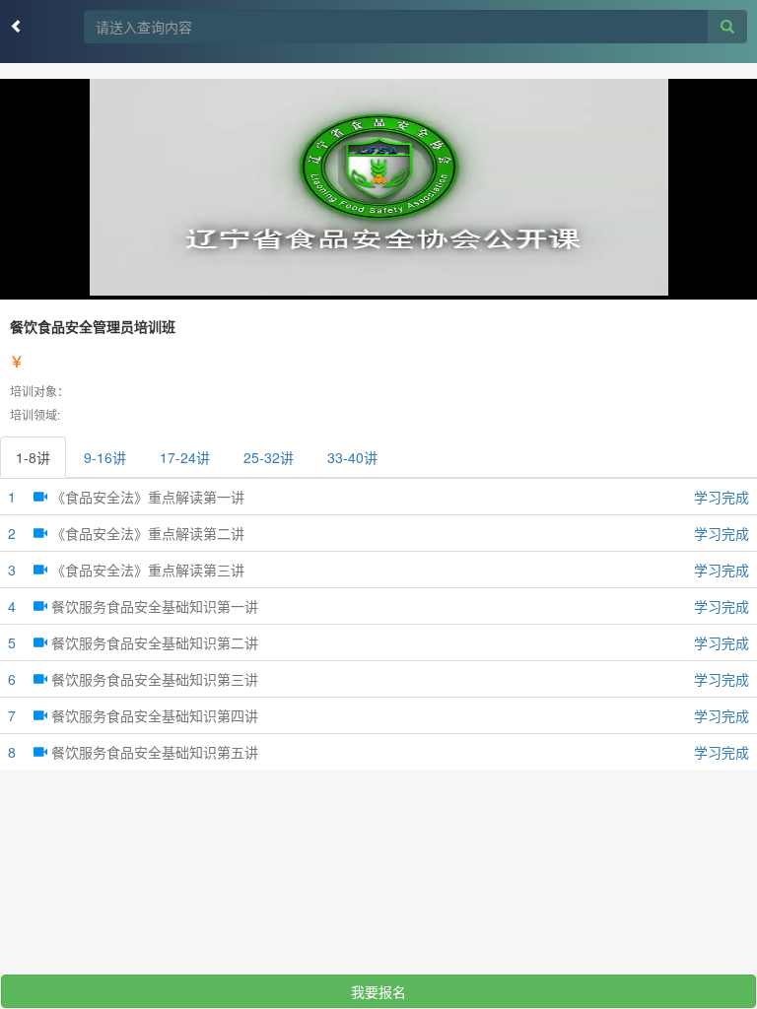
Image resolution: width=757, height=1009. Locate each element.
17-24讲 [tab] (185, 457)
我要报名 (378, 991)
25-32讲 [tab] (268, 457)
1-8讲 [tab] (33, 457)
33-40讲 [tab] (352, 457)
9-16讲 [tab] (105, 457)
